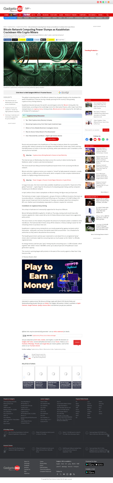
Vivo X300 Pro (7, 417)
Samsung (101, 403)
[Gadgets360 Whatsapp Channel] (103, 139)
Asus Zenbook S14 (8, 413)
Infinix (77, 413)
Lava (88, 401)
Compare (82, 15)
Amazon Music (46, 305)
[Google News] (107, 139)
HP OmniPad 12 (25, 403)
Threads (37, 344)
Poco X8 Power (44, 413)
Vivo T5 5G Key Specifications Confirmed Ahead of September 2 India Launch (18, 433)
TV (64, 18)
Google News (46, 344)
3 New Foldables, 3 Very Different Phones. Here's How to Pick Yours (101, 122)
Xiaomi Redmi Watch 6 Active (64, 403)
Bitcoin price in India (59, 109)
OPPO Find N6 (7, 407)
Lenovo (89, 403)
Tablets (86, 18)
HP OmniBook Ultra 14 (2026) (28, 413)
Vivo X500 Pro (44, 405)
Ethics (41, 465)
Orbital (47, 303)
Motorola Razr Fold (8, 403)
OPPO (88, 413)
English (58, 464)
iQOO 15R (6, 421)
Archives (26, 467)
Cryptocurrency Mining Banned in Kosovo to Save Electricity (50, 155)
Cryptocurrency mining (59, 349)
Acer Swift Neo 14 (45, 417)
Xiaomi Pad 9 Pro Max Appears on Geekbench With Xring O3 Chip (17, 449)
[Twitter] (91, 139)
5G (105, 18)
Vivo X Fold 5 (7, 423)
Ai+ (76, 401)
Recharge (92, 15)
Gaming (39, 18)
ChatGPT (6, 405)
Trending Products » (91, 50)
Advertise (26, 473)
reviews (43, 340)
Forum (57, 342)
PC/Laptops (70, 18)
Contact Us (27, 469)
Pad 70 (58, 401)
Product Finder (71, 15)
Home (6, 15)
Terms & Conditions (45, 469)
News (39, 15)
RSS (25, 471)
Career (41, 461)
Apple (77, 403)
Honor (77, 409)
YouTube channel (35, 346)
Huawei (77, 411)
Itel (76, 417)
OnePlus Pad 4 (24, 407)
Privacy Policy (43, 463)
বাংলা (66, 464)
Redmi (100, 401)
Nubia (88, 409)
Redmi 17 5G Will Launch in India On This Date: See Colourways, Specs (71, 433)
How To (33, 18)
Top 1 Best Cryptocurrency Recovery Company (39, 120)
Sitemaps (27, 463)
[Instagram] (99, 139)
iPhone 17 (23, 415)
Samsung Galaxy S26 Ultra (10, 401)
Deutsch (70, 466)
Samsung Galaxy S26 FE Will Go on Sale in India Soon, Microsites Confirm (99, 433)
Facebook (24, 344)
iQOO (77, 415)
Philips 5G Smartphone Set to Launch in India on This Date (45, 433)
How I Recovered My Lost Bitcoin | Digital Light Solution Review (44, 136)
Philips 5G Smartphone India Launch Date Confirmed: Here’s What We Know (45, 450)
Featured (88, 100)
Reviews (46, 15)
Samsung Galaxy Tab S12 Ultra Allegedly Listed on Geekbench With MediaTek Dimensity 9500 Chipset (98, 450)
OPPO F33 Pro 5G (25, 409)
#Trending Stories (9, 429)
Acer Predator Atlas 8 (62, 411)
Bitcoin (66, 105)
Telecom (26, 18)
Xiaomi (100, 413)
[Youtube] (95, 139)
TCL (100, 409)
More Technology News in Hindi (99, 234)
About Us (26, 461)
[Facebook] (87, 139)
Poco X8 (43, 415)
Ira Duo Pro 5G (44, 421)
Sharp (100, 405)
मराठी (78, 464)
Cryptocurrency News (22, 27)
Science (92, 18)
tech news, (38, 340)
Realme (89, 417)
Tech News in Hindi (91, 197)
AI (20, 15)
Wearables (99, 18)
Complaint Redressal (45, 471)
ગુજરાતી (58, 466)
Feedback (26, 465)
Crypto (55, 18)
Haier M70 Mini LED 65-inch (64, 407)
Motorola (89, 405)
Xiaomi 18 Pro (44, 401)
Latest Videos (89, 146)
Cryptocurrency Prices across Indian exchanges (44, 335)
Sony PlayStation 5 (25, 401)
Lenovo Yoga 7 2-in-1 (46, 419)
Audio (60, 18)
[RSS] (108, 2)
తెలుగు (74, 464)
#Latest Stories (8, 445)
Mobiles (20, 18)
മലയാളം (64, 466)
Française (76, 466)
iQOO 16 (43, 409)
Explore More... (52, 139)
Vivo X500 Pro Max (45, 403)
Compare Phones (25, 423)
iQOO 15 (6, 415)
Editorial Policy (43, 467)
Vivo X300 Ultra (7, 411)
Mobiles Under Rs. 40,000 (10, 409)
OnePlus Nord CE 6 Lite (26, 405)
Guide (61, 15)
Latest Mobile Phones (26, 421)
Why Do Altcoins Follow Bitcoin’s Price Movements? (40, 132)
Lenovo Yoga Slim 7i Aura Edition (11, 419)
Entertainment (47, 18)
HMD (77, 407)
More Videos (104, 192)
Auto (33, 15)
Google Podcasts (32, 305)
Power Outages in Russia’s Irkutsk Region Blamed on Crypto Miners (52, 180)
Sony (100, 407)
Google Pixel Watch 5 (62, 405)
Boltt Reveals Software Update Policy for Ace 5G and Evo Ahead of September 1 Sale (72, 450)
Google (77, 405)
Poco (88, 415)
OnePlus (89, 411)
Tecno (100, 411)
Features (53, 15)
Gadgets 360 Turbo (27, 342)
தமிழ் (69, 464)
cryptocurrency (38, 109)
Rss (74, 473)
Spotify (40, 305)
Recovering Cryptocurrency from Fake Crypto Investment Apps (43, 124)
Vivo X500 (43, 407)
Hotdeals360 (78, 18)
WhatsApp (31, 344)
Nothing (89, 407)
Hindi (62, 464)
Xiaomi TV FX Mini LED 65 (63, 409)
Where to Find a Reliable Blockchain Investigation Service (42, 128)
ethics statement (58, 331)
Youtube (64, 473)
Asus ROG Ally (60, 413)
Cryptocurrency (11, 27)
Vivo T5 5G (43, 411)
